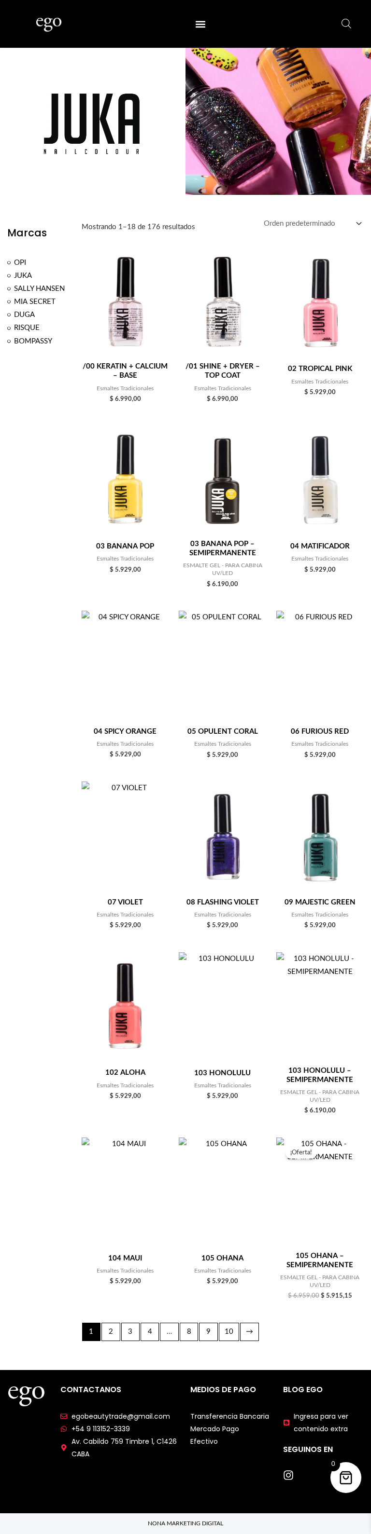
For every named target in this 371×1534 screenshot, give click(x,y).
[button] (200, 24)
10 (229, 1331)
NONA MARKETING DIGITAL (185, 1523)
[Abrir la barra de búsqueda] (346, 24)
